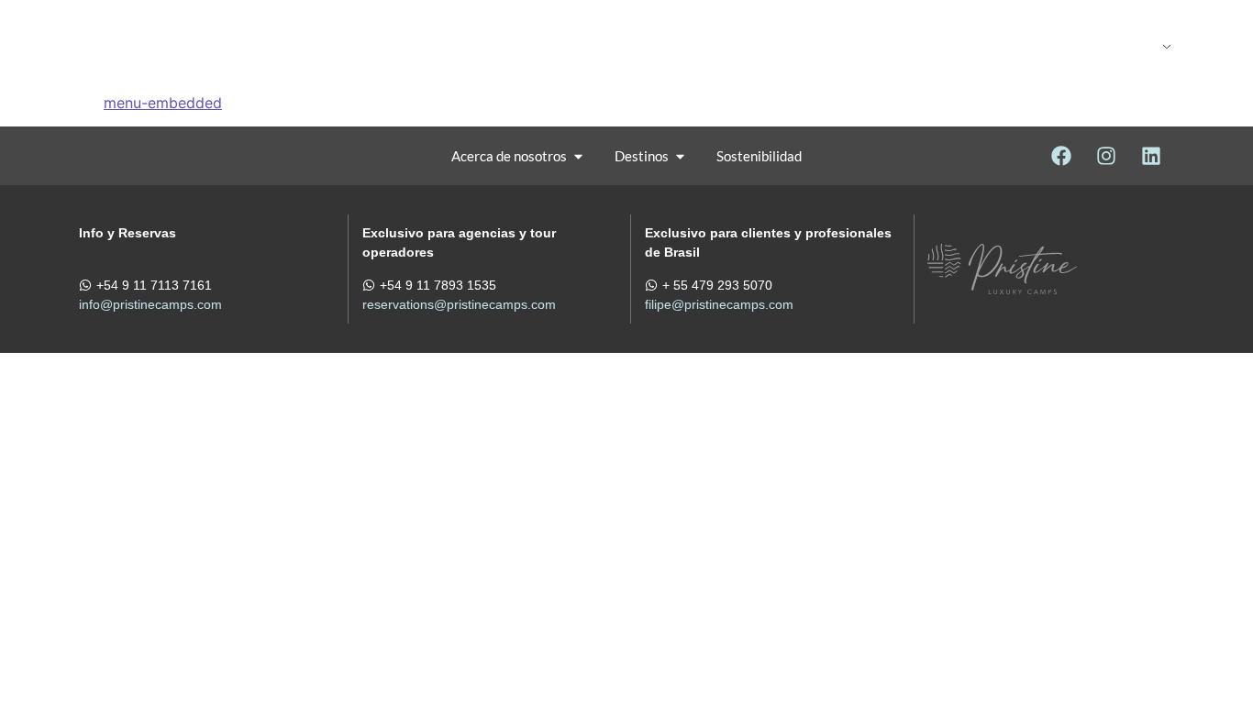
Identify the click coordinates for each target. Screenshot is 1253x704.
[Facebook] (1061, 156)
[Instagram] (1106, 156)
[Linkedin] (1151, 156)
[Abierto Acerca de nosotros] (578, 156)
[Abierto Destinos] (533, 46)
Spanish (1092, 46)
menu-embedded (163, 103)
